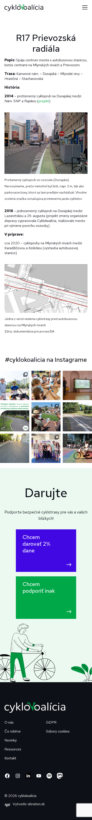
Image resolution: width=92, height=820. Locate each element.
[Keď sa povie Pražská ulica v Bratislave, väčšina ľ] (77, 417)
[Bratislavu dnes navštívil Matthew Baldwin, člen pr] (14, 385)
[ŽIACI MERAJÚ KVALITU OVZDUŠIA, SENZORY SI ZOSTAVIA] (46, 385)
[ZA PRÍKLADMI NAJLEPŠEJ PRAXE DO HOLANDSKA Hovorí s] (46, 417)
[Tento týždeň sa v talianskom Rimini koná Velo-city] (46, 448)
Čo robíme (12, 731)
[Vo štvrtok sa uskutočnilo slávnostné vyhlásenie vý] (77, 385)
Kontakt (10, 758)
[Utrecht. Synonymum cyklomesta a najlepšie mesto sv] (77, 448)
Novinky (10, 740)
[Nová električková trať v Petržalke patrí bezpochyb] (14, 417)
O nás (9, 722)
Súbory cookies (58, 731)
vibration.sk (36, 804)
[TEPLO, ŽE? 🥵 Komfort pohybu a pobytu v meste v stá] (14, 448)
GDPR (51, 722)
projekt (43, 101)
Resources (12, 749)
